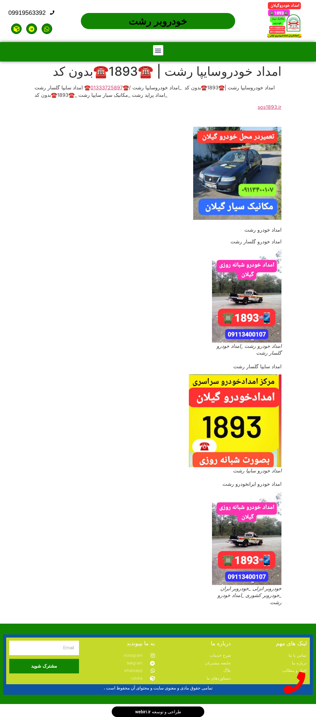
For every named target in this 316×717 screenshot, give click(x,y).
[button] (158, 50)
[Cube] (16, 28)
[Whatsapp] (47, 28)
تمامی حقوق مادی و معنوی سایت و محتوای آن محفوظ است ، (158, 687)
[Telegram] (31, 28)
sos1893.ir (269, 107)
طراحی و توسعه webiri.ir (158, 711)
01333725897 (106, 87)
